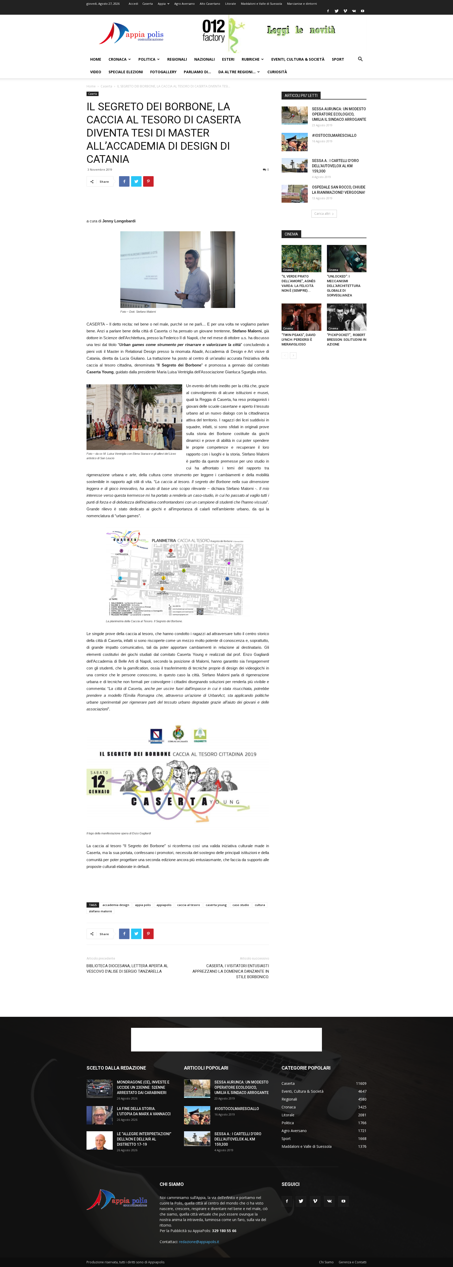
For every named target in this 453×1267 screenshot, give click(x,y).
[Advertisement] (177, 204)
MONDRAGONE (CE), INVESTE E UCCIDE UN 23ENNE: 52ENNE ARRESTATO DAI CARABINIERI (143, 1087)
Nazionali (204, 59)
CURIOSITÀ (277, 71)
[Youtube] (362, 11)
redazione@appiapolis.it (199, 1241)
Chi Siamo (326, 1262)
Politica (146, 59)
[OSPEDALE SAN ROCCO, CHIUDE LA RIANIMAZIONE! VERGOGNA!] (295, 194)
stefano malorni (100, 911)
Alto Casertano (210, 4)
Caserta (147, 4)
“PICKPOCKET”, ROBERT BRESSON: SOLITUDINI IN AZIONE (346, 339)
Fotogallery (163, 71)
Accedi (133, 4)
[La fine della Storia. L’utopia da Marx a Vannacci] (100, 1115)
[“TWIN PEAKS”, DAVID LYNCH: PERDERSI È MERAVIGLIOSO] (301, 317)
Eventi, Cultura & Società (298, 59)
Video (95, 71)
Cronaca (118, 59)
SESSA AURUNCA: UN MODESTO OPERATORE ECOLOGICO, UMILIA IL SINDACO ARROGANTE (339, 114)
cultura (260, 905)
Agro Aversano (184, 4)
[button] (360, 59)
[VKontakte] (354, 11)
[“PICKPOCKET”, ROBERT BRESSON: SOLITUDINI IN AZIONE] (347, 317)
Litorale (230, 4)
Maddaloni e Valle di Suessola (261, 4)
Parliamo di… (197, 71)
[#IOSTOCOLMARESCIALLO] (295, 142)
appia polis (143, 905)
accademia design (116, 905)
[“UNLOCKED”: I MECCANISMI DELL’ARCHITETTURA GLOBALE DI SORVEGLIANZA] (347, 258)
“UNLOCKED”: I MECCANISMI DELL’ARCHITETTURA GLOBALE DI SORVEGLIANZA (343, 285)
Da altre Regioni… (237, 71)
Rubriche (251, 59)
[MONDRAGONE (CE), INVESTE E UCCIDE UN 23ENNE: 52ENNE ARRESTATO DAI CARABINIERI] (100, 1089)
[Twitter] (337, 11)
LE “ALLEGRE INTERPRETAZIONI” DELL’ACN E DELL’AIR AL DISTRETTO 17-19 (144, 1139)
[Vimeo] (345, 11)
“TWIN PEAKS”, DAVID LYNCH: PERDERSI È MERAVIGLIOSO (299, 339)
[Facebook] (328, 11)
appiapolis (164, 905)
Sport (338, 59)
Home (95, 59)
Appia (162, 4)
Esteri (228, 59)
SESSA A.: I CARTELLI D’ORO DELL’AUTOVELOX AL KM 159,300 (335, 166)
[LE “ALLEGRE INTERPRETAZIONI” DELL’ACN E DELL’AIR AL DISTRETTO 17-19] (100, 1140)
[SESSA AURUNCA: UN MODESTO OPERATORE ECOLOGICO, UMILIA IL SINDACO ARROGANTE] (295, 115)
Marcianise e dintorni (302, 4)
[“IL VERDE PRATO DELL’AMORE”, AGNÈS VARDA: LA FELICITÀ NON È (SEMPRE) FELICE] (301, 258)
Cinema (288, 270)
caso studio (241, 905)
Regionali (177, 59)
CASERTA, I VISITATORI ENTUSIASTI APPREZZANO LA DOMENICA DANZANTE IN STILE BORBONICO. (230, 971)
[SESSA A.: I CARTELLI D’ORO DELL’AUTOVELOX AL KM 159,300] (295, 165)
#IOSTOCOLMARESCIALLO (334, 135)
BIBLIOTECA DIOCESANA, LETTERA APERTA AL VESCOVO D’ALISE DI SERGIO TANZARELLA (127, 969)
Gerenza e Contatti (352, 1262)
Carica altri (322, 213)
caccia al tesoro (188, 905)
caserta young (216, 905)
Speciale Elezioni (126, 71)
